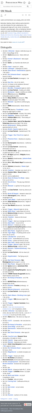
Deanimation (21, 70)
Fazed (10, 66)
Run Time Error (19, 135)
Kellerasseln (12, 125)
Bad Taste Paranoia (14, 260)
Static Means (12, 295)
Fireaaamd (17, 88)
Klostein (10, 248)
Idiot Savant (12, 70)
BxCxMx (10, 88)
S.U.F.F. (10, 238)
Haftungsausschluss (6, 411)
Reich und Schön (13, 375)
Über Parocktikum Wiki (16, 409)
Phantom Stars (12, 139)
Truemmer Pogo (11, 33)
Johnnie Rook (27, 158)
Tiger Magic (12, 199)
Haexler (10, 340)
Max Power (11, 231)
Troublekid (19, 109)
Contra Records (14, 37)
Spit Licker (11, 387)
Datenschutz (4, 409)
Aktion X (10, 225)
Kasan (24, 166)
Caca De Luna (12, 336)
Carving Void (12, 381)
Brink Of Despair (13, 193)
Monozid (10, 102)
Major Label (23, 35)
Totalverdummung (20, 248)
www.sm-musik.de (17, 42)
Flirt (4, 346)
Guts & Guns (12, 182)
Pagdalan (11, 115)
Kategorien (4, 399)
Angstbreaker (12, 256)
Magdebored (12, 352)
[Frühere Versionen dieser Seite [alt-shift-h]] (26, 15)
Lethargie (11, 68)
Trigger (10, 135)
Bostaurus (11, 92)
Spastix (15, 129)
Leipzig (15, 399)
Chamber (11, 170)
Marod (10, 369)
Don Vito (10, 82)
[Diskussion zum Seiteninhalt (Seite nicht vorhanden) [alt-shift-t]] (5, 15)
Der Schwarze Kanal (14, 74)
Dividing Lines (22, 295)
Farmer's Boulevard (14, 59)
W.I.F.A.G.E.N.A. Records (12, 35)
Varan (10, 240)
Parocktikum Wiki (14, 2)
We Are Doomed (8, 363)
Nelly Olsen (11, 211)
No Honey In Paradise (15, 278)
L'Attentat (11, 51)
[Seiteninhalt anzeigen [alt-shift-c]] (1, 15)
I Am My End (12, 236)
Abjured (16, 209)
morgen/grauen (13, 362)
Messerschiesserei (14, 289)
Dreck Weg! (11, 326)
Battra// (16, 244)
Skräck (10, 129)
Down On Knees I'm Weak (16, 178)
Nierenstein (12, 328)
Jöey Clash (11, 223)
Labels (10, 399)
